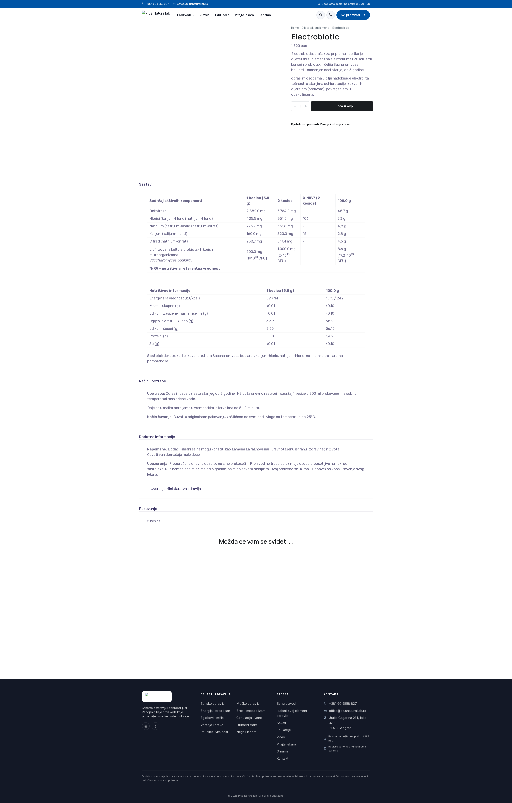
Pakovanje (148, 508)
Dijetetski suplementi (315, 28)
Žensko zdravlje (213, 704)
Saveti (205, 15)
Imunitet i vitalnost (214, 732)
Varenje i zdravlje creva (335, 124)
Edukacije (222, 15)
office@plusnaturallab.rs (192, 3)
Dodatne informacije (157, 436)
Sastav (145, 184)
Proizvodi (184, 15)
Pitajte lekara (244, 15)
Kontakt (282, 758)
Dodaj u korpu (344, 106)
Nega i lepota (246, 732)
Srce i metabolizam (250, 711)
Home (295, 28)
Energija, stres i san (215, 711)
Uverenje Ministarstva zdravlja (175, 489)
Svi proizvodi (351, 15)
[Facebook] (155, 726)
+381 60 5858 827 (157, 3)
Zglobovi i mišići (212, 718)
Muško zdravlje (248, 704)
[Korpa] (330, 15)
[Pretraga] (320, 15)
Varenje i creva (212, 725)
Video (281, 737)
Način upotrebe (152, 381)
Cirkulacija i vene (249, 718)
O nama (265, 15)
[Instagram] (146, 726)
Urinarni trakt (246, 725)
